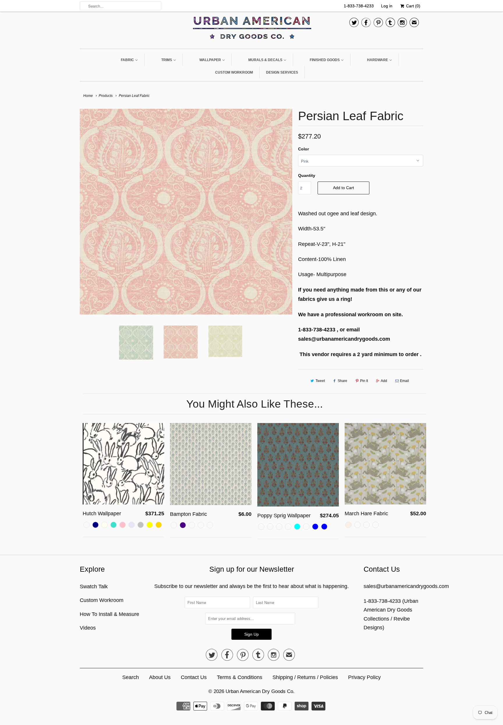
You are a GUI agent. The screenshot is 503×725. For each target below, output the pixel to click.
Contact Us (194, 677)
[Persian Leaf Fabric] (186, 211)
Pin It (364, 381)
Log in (386, 5)
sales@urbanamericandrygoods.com (406, 586)
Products (106, 96)
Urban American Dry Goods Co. (260, 691)
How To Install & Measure (109, 614)
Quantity (306, 175)
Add (384, 381)
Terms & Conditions (239, 677)
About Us (160, 677)
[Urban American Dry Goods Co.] (251, 29)
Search (130, 677)
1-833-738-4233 (359, 5)
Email (404, 381)
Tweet (320, 381)
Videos (88, 628)
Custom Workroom (101, 600)
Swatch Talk (94, 586)
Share (342, 381)
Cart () (412, 5)
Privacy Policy (364, 677)
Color (303, 149)
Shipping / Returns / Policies (305, 677)
